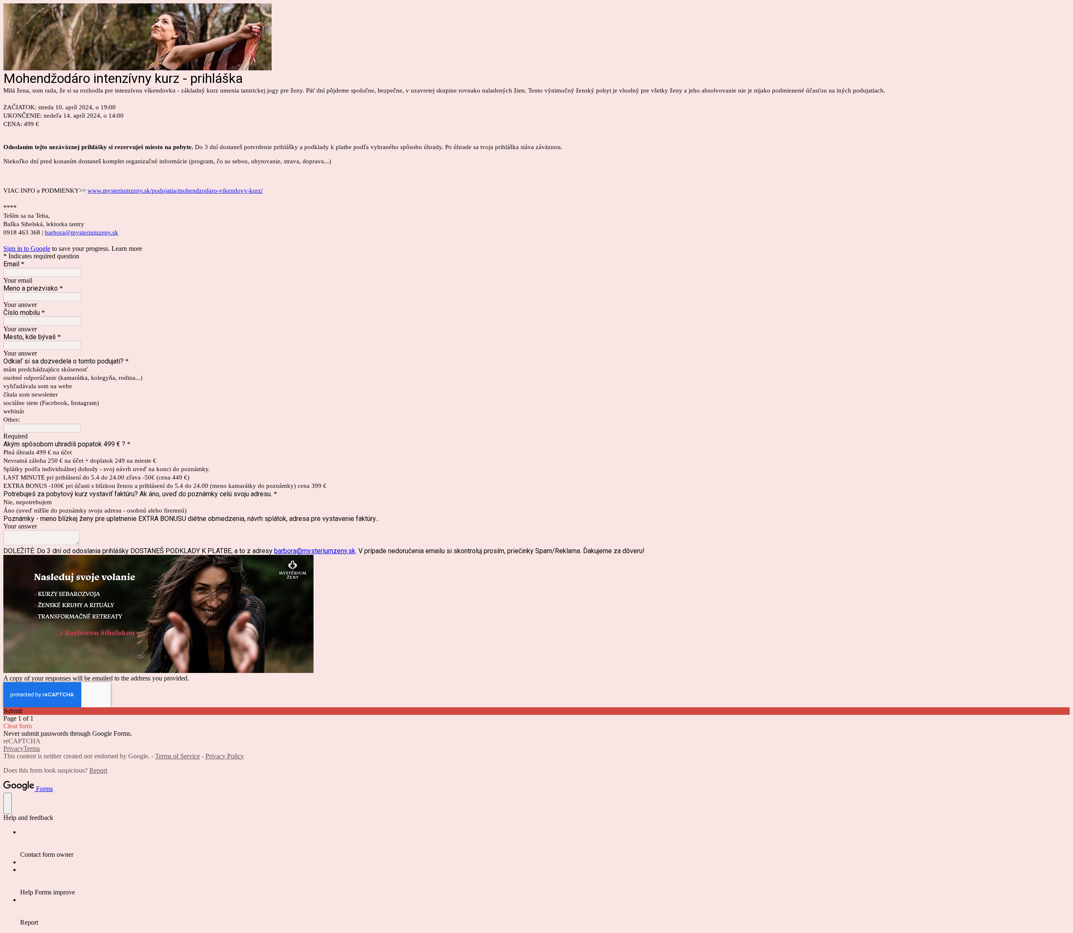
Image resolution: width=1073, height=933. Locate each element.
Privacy (13, 748)
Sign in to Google (26, 248)
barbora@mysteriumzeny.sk (81, 232)
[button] (536, 711)
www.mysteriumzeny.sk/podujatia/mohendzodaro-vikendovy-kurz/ (175, 190)
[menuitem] (545, 843)
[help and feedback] (7, 803)
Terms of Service (177, 756)
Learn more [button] (126, 248)
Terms (31, 748)
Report (98, 770)
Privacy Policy (224, 756)
